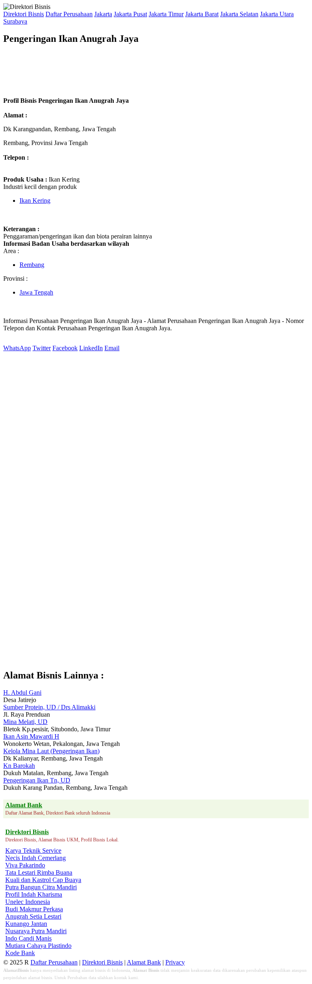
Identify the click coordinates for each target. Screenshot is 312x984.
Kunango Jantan (26, 923)
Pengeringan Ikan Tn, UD (36, 780)
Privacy (175, 962)
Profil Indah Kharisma (33, 894)
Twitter (41, 348)
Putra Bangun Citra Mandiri (41, 887)
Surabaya (15, 21)
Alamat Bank (144, 962)
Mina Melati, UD (25, 721)
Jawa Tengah (36, 292)
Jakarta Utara (277, 14)
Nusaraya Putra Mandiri (36, 931)
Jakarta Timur (166, 14)
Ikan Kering (35, 200)
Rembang (32, 264)
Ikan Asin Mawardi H (31, 736)
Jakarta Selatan (239, 14)
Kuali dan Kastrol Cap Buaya (43, 879)
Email (111, 348)
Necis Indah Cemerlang (35, 857)
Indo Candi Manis (28, 938)
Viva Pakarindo (25, 865)
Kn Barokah (19, 765)
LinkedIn (91, 348)
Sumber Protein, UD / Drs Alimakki (49, 707)
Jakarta (103, 14)
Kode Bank (20, 952)
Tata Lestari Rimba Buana (38, 872)
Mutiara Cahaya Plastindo (38, 945)
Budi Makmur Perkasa (34, 909)
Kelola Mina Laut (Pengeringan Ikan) (51, 751)
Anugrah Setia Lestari (33, 916)
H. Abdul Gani (22, 692)
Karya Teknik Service (33, 850)
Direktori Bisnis (23, 14)
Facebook (65, 348)
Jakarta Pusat (130, 14)
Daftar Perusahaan (69, 14)
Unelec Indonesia (27, 901)
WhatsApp (17, 348)
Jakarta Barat (202, 14)
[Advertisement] (151, 70)
